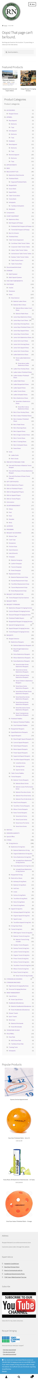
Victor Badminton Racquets (21, 654)
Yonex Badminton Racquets (21, 661)
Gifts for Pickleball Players (15, 488)
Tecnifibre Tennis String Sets (22, 965)
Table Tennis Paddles (17, 773)
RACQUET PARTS (12, 601)
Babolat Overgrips (16, 560)
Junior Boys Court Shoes (20, 320)
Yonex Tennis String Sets (20, 972)
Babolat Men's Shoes (19, 305)
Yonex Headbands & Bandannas (20, 1010)
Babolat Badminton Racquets (22, 645)
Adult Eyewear (13, 274)
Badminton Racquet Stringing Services (20, 608)
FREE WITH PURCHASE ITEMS (16, 462)
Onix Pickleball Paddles (20, 725)
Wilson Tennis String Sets (21, 969)
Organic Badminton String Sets (22, 853)
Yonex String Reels (19, 905)
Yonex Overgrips (16, 570)
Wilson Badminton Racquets (22, 658)
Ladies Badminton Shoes (20, 354)
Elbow (11, 509)
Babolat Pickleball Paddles (21, 722)
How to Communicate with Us (13, 1270)
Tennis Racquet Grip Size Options (19, 598)
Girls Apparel (13, 131)
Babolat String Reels (19, 885)
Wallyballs (12, 209)
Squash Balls (12, 192)
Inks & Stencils (13, 553)
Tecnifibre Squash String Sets (22, 922)
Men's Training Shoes (19, 441)
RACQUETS (10, 635)
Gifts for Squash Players (14, 495)
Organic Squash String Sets (21, 915)
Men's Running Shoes (19, 428)
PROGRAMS (10, 529)
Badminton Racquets (17, 642)
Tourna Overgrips (16, 567)
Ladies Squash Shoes (19, 388)
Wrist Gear (12, 1020)
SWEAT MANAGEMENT (13, 993)
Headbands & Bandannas (16, 1003)
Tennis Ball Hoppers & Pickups (20, 230)
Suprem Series (20, 770)
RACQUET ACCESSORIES (14, 533)
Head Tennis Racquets (20, 802)
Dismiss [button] (4, 1371)
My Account (6, 1377)
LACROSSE (10, 526)
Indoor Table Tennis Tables (19, 250)
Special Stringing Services (16, 625)
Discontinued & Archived (14, 267)
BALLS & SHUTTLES (12, 172)
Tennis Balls (12, 199)
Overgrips (12, 557)
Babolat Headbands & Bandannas (21, 1006)
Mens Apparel (13, 144)
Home (5, 25)
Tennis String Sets (16, 929)
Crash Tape (12, 540)
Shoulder (11, 519)
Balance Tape (13, 536)
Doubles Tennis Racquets (21, 945)
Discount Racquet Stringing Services (20, 615)
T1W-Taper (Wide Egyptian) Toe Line (15, 1277)
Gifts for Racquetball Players (15, 492)
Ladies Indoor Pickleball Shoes (22, 372)
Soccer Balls (12, 189)
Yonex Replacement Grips (19, 591)
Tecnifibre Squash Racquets (21, 759)
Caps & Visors (13, 996)
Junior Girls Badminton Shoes (22, 337)
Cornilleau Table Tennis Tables (20, 243)
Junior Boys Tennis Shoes (21, 334)
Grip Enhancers (13, 550)
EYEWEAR (9, 270)
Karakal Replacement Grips (19, 580)
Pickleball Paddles (16, 718)
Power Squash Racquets (20, 753)
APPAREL (9, 117)
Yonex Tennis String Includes (24, 976)
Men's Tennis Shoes (19, 438)
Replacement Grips (15, 574)
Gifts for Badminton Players (15, 485)
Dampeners (12, 543)
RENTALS (9, 830)
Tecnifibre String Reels (20, 898)
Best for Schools (14, 233)
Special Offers (11, 836)
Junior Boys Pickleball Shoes (22, 327)
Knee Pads (12, 1037)
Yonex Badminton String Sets (22, 866)
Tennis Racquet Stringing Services (19, 632)
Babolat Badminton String (21, 850)
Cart (29, 1375)
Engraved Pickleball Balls (19, 182)
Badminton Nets (14, 219)
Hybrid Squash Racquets (20, 746)
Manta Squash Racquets (20, 749)
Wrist (10, 522)
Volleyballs (12, 202)
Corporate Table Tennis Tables (20, 247)
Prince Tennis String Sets (21, 958)
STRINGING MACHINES (13, 982)
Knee (10, 516)
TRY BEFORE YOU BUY (13, 1030)
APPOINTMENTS (12, 165)
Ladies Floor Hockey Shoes (21, 369)
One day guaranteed (9, 1352)
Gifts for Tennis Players (14, 499)
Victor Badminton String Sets (22, 857)
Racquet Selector (14, 638)
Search (19, 1377)
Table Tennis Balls (14, 195)
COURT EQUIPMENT (13, 216)
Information (10, 502)
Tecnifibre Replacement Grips (20, 584)
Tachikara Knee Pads (17, 1044)
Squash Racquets (16, 735)
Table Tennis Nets (16, 264)
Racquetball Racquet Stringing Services (21, 621)
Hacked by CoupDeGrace (11, 1263)
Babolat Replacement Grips (19, 577)
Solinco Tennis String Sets (21, 962)
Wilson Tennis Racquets (20, 809)
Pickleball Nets (13, 236)
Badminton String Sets (18, 847)
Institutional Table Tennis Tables (21, 253)
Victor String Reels (19, 902)
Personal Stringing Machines (17, 989)
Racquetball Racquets (17, 729)
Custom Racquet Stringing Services (19, 611)
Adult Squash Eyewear (15, 277)
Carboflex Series (21, 763)
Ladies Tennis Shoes (19, 391)
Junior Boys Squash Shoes (21, 330)
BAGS (8, 168)
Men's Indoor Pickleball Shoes (22, 416)
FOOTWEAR (10, 284)
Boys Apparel (13, 120)
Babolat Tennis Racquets (21, 780)
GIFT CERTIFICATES (13, 481)
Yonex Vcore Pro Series (22, 823)
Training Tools (13, 1047)
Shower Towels (13, 1013)
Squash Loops (17, 919)
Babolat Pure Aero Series (23, 792)
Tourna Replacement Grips (19, 587)
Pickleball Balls (13, 178)
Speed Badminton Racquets (19, 732)
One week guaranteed (9, 1354)
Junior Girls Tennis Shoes (21, 351)
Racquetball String (17, 875)
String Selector (13, 843)
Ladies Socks (15, 455)
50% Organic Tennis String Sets (22, 933)
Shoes (10, 294)
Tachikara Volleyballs (17, 206)
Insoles (11, 287)
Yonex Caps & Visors (17, 999)
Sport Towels (13, 1016)
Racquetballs (13, 185)
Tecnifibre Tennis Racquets (21, 806)
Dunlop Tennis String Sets (21, 948)
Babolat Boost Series (22, 783)
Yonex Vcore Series (21, 826)
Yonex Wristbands (16, 1027)
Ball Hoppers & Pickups (16, 223)
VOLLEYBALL (10, 1033)
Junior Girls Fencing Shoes (21, 344)
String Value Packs (16, 926)
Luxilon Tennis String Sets (21, 952)
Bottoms (14, 124)
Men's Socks (14, 458)
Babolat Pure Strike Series (24, 799)
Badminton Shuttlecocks (16, 175)
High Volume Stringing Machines (19, 986)
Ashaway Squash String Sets (21, 912)
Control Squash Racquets (21, 742)
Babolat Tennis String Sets (21, 936)
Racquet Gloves (13, 114)
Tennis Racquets (16, 776)
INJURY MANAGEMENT (13, 505)
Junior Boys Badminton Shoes (22, 317)
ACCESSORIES (11, 110)
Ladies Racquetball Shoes (21, 384)
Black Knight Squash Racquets (22, 739)
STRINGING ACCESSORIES (14, 979)
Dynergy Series (20, 766)
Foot (10, 512)
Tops (12, 127)
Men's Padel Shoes (18, 424)
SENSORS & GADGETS (13, 833)
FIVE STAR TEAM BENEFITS (15, 281)
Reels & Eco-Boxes (16, 878)
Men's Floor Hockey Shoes (21, 412)
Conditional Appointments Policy (14, 1274)
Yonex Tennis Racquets (20, 813)
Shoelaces (12, 291)
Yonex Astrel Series (21, 816)
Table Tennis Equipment (16, 240)
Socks (10, 452)
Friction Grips (13, 546)
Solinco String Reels (19, 895)
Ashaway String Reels (19, 881)
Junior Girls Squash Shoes (21, 348)
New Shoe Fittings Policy (11, 1267)
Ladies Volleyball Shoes (20, 394)
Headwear (12, 141)
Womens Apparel (14, 155)
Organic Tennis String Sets (21, 955)
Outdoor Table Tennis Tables (20, 257)
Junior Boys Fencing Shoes (21, 324)
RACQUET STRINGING (13, 604)
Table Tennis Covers (17, 260)
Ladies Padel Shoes (19, 381)
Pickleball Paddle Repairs (16, 618)
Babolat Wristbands (17, 1023)
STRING (9, 840)
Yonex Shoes (17, 448)
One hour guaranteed (9, 1350)
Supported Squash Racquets (21, 756)
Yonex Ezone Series (21, 819)
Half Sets (16, 888)
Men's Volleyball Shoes (20, 445)
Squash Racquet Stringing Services (19, 628)
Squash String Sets (16, 909)
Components (10, 212)
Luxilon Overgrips (16, 563)
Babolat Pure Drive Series (23, 795)
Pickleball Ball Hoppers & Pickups (21, 226)
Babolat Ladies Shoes (19, 301)
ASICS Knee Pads (16, 1040)
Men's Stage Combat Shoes (21, 435)
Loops (15, 892)
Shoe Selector (15, 298)
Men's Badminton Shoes (20, 398)
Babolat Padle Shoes (22, 313)
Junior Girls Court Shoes (20, 341)
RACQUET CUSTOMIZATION (15, 594)
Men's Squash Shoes (19, 431)
